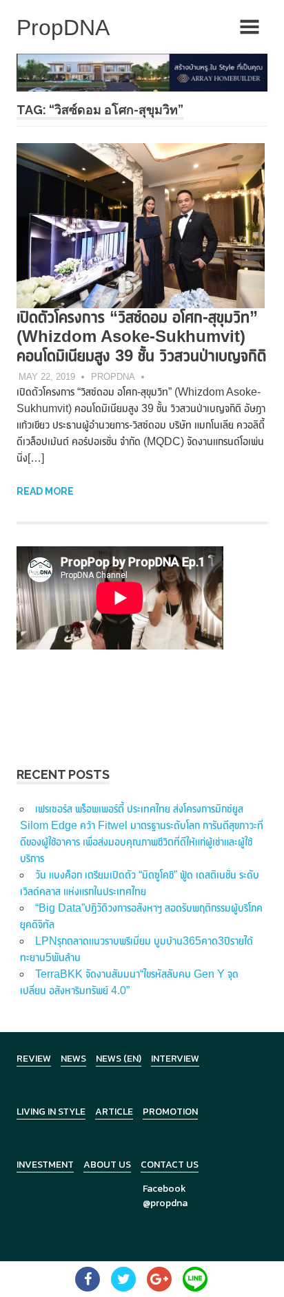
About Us (107, 1164)
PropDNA (113, 377)
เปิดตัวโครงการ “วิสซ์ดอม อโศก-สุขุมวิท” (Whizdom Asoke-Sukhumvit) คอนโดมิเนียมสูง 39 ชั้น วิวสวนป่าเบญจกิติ (141, 336)
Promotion (170, 1111)
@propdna (165, 1203)
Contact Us (170, 1164)
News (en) (118, 1058)
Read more (45, 491)
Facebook (164, 1188)
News (73, 1058)
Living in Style (51, 1111)
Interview (175, 1058)
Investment (45, 1164)
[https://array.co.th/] (142, 72)
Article (114, 1111)
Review (34, 1058)
